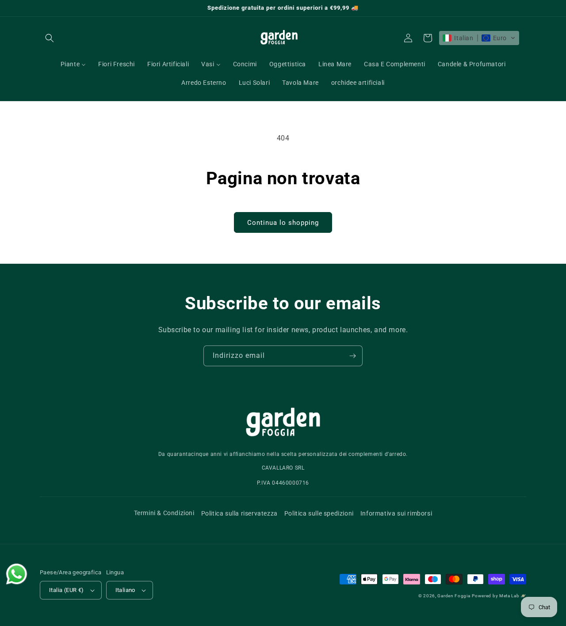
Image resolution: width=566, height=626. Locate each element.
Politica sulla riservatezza (239, 513)
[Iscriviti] (352, 355)
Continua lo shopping (283, 223)
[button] (49, 38)
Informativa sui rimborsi (396, 513)
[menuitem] (73, 64)
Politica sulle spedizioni (319, 513)
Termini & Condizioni (164, 512)
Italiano (125, 590)
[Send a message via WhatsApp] (16, 574)
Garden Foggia (453, 595)
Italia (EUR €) (66, 590)
